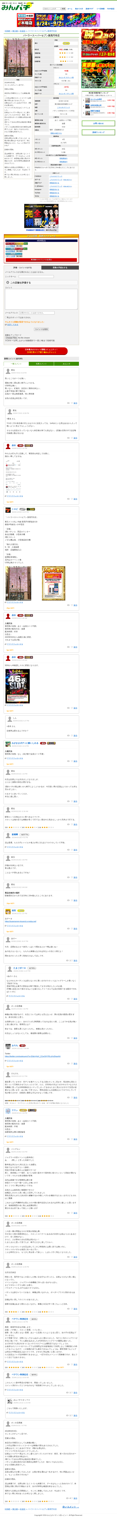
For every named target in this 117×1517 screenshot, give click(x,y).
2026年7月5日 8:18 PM (19, 373)
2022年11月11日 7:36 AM (20, 1048)
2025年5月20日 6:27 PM (21, 721)
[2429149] (72, 708)
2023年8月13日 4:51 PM (20, 837)
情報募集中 (64, 158)
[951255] (72, 961)
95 (21, 911)
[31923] (72, 1393)
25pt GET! (10, 608)
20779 (24, 834)
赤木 (14, 445)
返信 (75, 403)
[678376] (72, 1098)
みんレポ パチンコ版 (66, 93)
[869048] (72, 1064)
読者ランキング (99, 132)
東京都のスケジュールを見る (41, 260)
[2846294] (72, 605)
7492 (32, 968)
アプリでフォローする (15, 496)
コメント (8, 287)
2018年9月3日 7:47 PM (19, 1425)
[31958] (72, 1365)
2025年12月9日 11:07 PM (20, 512)
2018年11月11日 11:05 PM (20, 1267)
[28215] (72, 1498)
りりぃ (15, 1110)
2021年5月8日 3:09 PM (19, 1226)
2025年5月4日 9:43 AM (19, 660)
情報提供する (54, 183)
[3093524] (72, 438)
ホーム (70, 9)
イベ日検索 (101, 9)
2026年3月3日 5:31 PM (19, 448)
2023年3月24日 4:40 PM (19, 860)
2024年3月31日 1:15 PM (19, 774)
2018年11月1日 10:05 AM (20, 1377)
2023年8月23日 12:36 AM (19, 811)
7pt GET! (10, 502)
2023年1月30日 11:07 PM (21, 971)
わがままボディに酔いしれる (25, 743)
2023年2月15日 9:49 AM (19, 887)
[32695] (72, 1309)
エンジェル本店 (96, 99)
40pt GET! (60, 1367)
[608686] (72, 1139)
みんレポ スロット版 (66, 77)
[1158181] (72, 850)
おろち (15, 1045)
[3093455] (72, 403)
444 (33, 1319)
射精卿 (15, 834)
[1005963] (72, 877)
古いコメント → (70, 1507)
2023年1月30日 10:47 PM (19, 941)
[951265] (72, 999)
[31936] (72, 1416)
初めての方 (79, 9)
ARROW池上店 (95, 105)
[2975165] (72, 499)
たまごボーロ (19, 968)
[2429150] (72, 647)
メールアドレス (11, 313)
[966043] (72, 900)
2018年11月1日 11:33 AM (21, 1403)
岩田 (14, 910)
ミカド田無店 (10, 246)
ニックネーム (10, 276)
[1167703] (72, 824)
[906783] (72, 1038)
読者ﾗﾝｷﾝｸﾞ (90, 9)
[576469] (72, 1213)
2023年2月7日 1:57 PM (19, 913)
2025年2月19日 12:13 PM (20, 746)
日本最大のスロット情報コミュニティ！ (41, 350)
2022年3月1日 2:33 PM (19, 1113)
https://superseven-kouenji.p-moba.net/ (20, 921)
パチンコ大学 (10, 256)
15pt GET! (10, 903)
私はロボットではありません (19, 317)
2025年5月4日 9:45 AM (19, 618)
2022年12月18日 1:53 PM (19, 1009)
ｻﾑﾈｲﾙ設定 (110, 9)
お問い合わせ (98, 123)
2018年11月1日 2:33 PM (20, 1322)
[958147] (72, 929)
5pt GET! (10, 650)
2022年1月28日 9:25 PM (19, 1152)
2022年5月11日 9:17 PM (19, 1076)
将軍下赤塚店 (95, 111)
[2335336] (72, 761)
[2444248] (72, 736)
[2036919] (72, 801)
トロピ (15, 509)
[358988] (72, 1257)
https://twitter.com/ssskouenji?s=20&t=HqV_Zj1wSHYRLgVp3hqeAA (33, 1056)
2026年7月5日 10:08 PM (21, 413)
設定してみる (12, 325)
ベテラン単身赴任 (20, 1319)
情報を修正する (56, 133)
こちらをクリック (63, 107)
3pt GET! (10, 711)
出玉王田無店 (10, 251)
